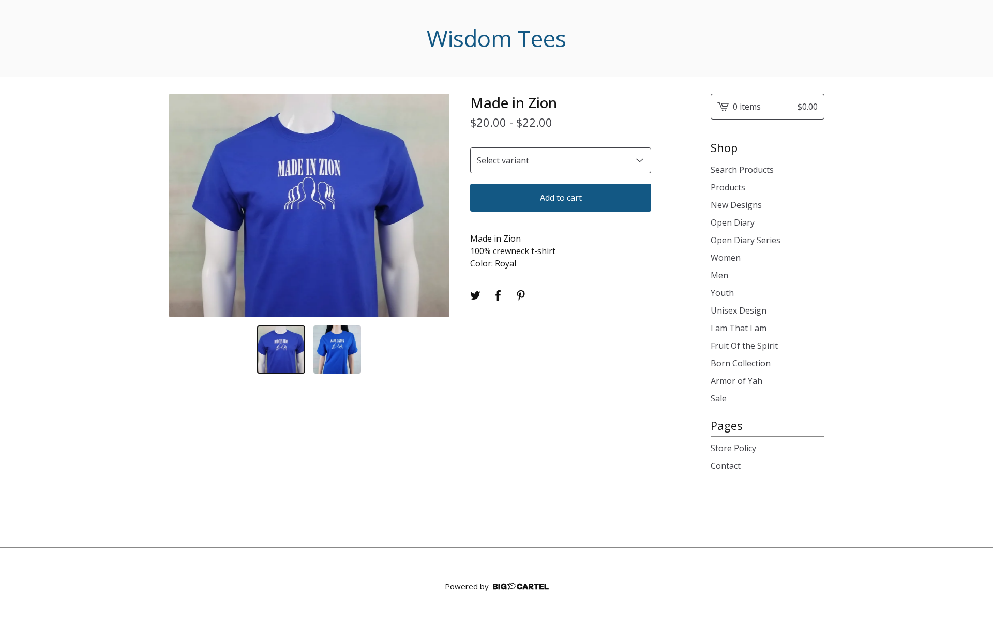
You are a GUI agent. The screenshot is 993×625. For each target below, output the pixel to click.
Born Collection (741, 363)
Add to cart (561, 197)
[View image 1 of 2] (281, 349)
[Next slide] (435, 205)
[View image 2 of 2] (337, 349)
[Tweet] (475, 295)
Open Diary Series (745, 240)
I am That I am (738, 328)
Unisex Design (738, 310)
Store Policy (733, 448)
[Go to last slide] (183, 205)
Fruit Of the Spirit (744, 345)
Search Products (742, 169)
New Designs (736, 205)
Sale (719, 398)
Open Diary (733, 222)
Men (719, 275)
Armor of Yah (736, 380)
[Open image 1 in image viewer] (309, 205)
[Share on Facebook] (498, 295)
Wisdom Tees (496, 38)
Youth (722, 293)
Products (728, 187)
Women (726, 257)
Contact (726, 465)
